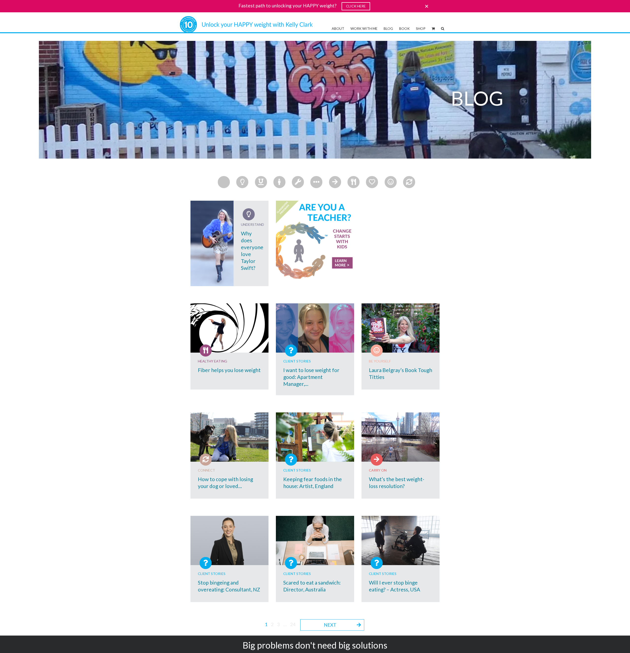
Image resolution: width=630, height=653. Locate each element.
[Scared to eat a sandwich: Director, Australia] (315, 540)
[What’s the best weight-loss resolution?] (401, 437)
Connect (206, 470)
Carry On (378, 470)
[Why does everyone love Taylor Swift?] (212, 243)
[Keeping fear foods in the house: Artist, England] (315, 437)
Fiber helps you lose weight (229, 370)
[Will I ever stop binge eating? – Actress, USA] (401, 540)
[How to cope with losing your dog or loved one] (229, 437)
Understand (252, 224)
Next (330, 625)
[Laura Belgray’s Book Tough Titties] (401, 328)
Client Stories (297, 361)
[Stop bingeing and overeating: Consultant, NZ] (229, 540)
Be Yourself (380, 361)
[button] (442, 28)
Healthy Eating (212, 361)
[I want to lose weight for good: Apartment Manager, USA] (315, 328)
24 (293, 624)
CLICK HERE (356, 6)
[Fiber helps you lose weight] (229, 328)
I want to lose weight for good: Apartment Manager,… (311, 377)
